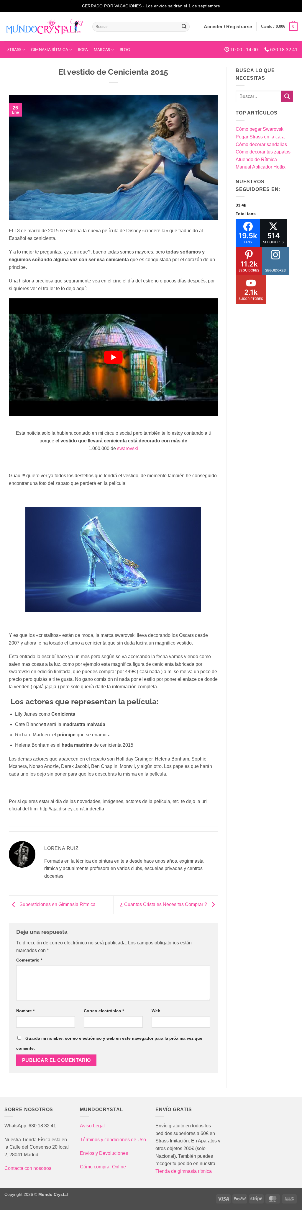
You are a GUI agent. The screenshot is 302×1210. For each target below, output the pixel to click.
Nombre (25, 1010)
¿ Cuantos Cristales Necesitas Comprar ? (164, 904)
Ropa (83, 49)
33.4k (241, 205)
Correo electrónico (104, 1010)
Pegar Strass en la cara (260, 136)
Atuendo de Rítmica (256, 159)
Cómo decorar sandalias (261, 144)
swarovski (127, 448)
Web (156, 1010)
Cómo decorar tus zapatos (263, 151)
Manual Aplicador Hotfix (260, 166)
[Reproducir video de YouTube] (113, 357)
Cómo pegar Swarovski (260, 129)
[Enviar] (184, 27)
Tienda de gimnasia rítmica (183, 1171)
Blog (125, 49)
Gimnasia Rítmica (49, 49)
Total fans (246, 213)
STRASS (14, 49)
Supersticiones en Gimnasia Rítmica (57, 904)
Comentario (29, 960)
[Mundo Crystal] (43, 27)
